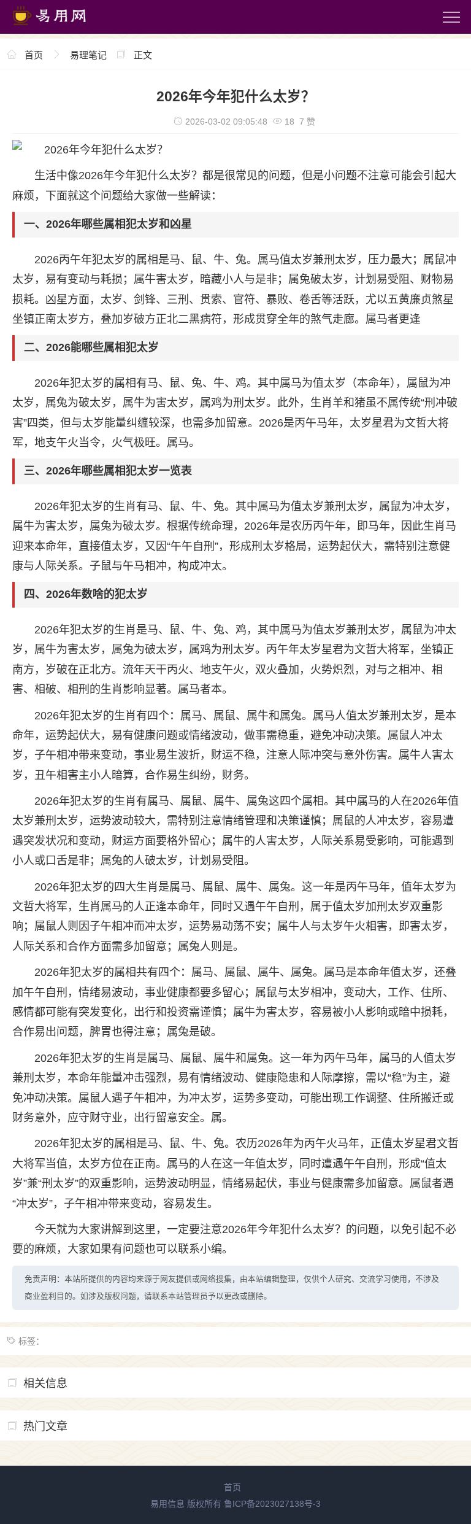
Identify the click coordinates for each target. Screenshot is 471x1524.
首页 (34, 55)
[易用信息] (60, 28)
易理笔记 (88, 55)
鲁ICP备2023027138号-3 (272, 1504)
